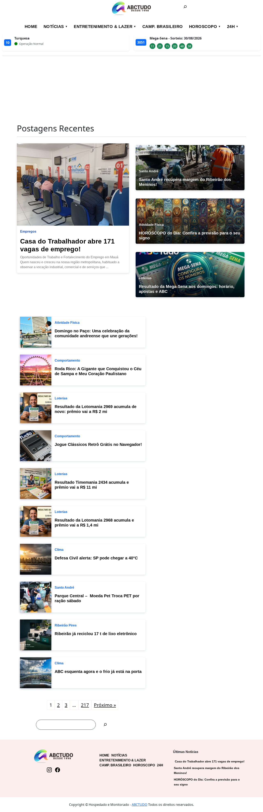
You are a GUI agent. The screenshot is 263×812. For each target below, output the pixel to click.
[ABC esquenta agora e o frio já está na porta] (35, 672)
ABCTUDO (139, 804)
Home (31, 26)
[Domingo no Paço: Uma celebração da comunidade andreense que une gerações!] (35, 331)
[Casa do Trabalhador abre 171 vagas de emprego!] (73, 184)
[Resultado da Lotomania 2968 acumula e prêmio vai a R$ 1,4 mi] (35, 521)
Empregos (28, 231)
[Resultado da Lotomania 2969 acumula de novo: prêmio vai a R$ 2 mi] (35, 407)
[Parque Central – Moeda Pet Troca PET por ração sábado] (35, 596)
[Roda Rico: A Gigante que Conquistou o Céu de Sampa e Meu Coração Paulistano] (35, 369)
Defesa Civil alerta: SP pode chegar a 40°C (96, 558)
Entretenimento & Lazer (103, 26)
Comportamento (67, 360)
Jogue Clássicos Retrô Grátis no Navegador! (98, 444)
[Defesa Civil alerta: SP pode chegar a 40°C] (35, 559)
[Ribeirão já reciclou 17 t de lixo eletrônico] (35, 634)
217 (85, 705)
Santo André (64, 587)
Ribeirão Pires (66, 625)
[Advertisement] (131, 88)
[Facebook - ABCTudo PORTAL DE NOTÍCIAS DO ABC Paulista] (57, 770)
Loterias (61, 398)
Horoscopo (203, 26)
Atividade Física (67, 322)
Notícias (54, 26)
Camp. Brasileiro (162, 26)
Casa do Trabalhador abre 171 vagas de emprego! (210, 761)
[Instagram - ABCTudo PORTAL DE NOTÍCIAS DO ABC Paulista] (49, 770)
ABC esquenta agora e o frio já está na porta (98, 671)
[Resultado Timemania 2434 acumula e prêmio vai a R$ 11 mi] (35, 483)
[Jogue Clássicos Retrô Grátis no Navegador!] (35, 445)
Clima (59, 549)
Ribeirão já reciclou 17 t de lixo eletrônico (96, 633)
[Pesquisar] (105, 725)
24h (231, 26)
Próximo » (105, 705)
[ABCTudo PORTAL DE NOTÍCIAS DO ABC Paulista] (131, 8)
